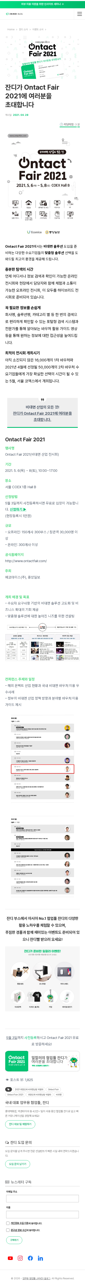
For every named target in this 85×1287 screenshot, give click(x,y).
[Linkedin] (40, 1258)
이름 (8, 1207)
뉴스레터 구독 (21, 1182)
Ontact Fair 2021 (15, 1094)
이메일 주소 (11, 1191)
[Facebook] (30, 1258)
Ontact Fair (53, 1089)
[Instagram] (20, 1258)
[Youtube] (10, 1258)
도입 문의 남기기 (17, 1164)
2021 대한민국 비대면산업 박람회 (29, 1089)
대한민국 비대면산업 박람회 (39, 1094)
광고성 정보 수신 (18, 1230)
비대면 (58, 1094)
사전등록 (30, 1038)
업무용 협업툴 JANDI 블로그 (36, 1278)
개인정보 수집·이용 (19, 1223)
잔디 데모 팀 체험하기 (20, 1124)
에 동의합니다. (26, 1223)
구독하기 (14, 1240)
